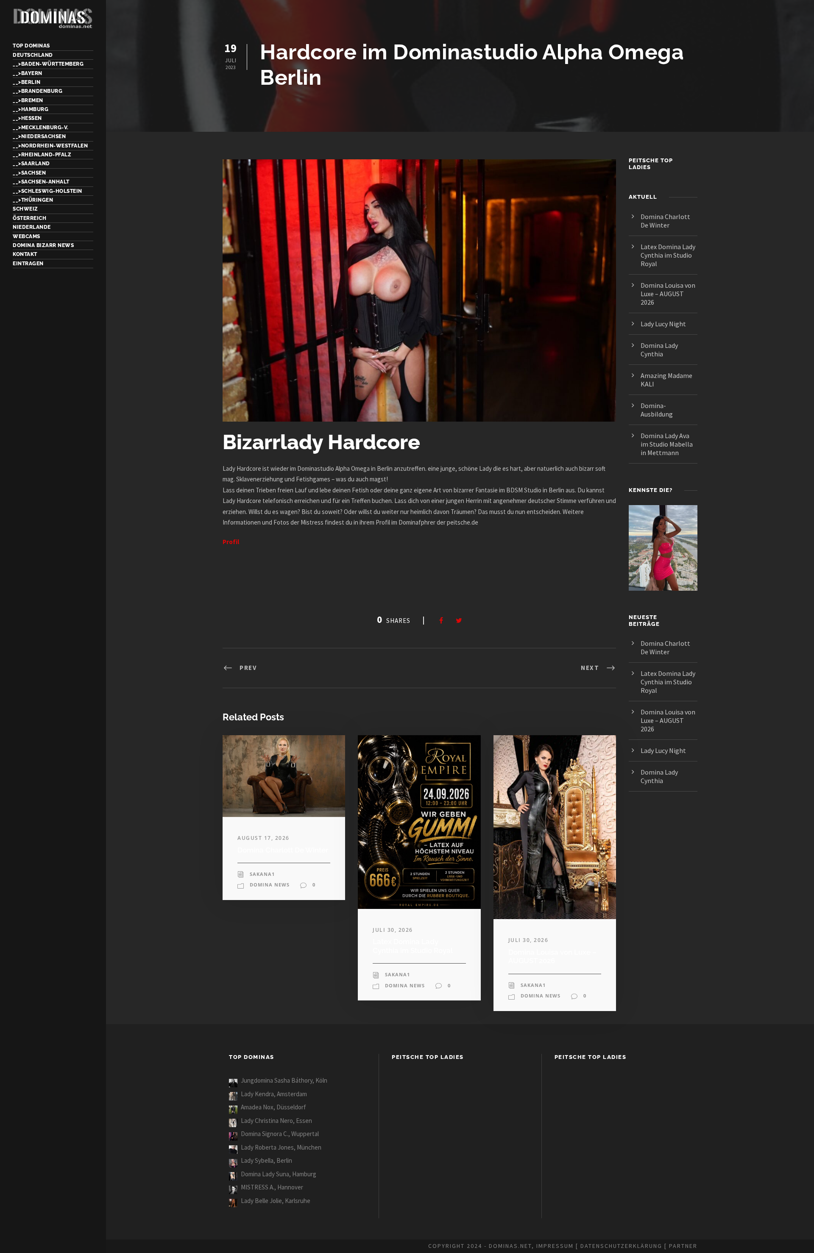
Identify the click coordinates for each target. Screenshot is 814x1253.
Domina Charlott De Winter (282, 850)
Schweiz (25, 209)
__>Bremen (28, 100)
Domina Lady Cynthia (659, 349)
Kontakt (25, 254)
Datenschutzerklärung (621, 1246)
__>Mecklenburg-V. (41, 128)
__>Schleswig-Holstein (47, 191)
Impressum (555, 1246)
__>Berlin (27, 82)
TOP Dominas (31, 46)
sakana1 (262, 874)
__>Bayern (27, 73)
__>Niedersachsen (39, 136)
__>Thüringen (33, 200)
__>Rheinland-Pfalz (42, 155)
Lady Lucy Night (663, 324)
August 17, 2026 (263, 838)
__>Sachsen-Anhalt (41, 182)
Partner (683, 1246)
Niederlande (32, 227)
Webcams (26, 236)
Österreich (29, 218)
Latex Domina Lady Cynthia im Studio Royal (413, 945)
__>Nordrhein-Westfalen (50, 146)
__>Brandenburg (37, 91)
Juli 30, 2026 (393, 929)
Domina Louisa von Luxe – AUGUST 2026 (552, 956)
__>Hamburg (30, 109)
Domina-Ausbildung (657, 409)
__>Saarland (31, 164)
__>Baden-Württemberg (48, 64)
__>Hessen (27, 118)
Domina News (270, 884)
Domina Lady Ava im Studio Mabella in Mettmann (667, 444)
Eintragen (28, 264)
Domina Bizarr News (43, 245)
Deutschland (33, 55)
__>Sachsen (29, 173)
